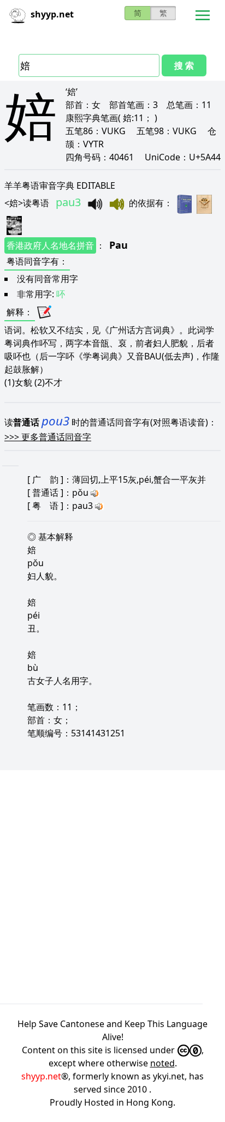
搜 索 (184, 65)
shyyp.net (41, 1076)
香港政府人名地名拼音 (50, 245)
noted (162, 1063)
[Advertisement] (112, 887)
